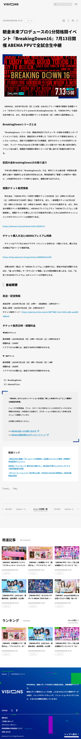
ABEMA (6, 488)
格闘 (15, 488)
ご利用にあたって (7, 721)
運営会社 (5, 718)
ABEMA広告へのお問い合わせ (23, 431)
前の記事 (16, 509)
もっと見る (72, 620)
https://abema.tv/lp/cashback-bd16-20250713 (24, 226)
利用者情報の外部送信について (12, 728)
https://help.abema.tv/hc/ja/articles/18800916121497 (27, 257)
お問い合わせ (6, 732)
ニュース (29, 21)
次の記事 (66, 509)
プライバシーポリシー (9, 725)
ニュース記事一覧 (40, 509)
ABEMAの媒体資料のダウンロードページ (28, 434)
